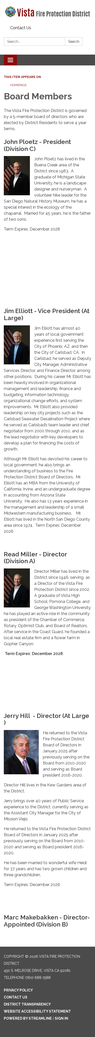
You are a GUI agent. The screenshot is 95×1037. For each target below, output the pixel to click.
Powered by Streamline (28, 1018)
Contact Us (20, 27)
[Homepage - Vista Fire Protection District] (47, 12)
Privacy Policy (18, 990)
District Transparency (27, 1004)
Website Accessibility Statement (37, 1011)
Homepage (18, 85)
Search (73, 42)
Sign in (61, 1018)
